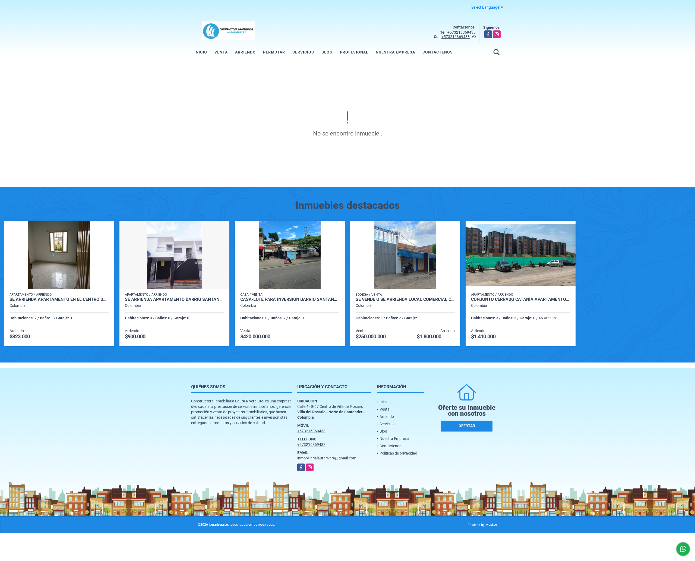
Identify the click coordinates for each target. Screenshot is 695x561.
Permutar (274, 52)
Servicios (303, 52)
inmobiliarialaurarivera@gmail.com (326, 458)
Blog (327, 52)
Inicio (200, 52)
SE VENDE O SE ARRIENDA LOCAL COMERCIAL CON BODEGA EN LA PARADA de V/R (405, 299)
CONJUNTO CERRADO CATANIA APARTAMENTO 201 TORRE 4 (520, 299)
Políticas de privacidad (398, 453)
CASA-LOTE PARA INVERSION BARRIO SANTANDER (289, 299)
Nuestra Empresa (395, 52)
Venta (221, 52)
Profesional (354, 52)
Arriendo (245, 52)
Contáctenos (437, 52)
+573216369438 (461, 32)
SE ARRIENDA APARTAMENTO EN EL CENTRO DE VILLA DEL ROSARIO (59, 299)
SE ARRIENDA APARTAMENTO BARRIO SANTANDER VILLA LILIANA (174, 299)
